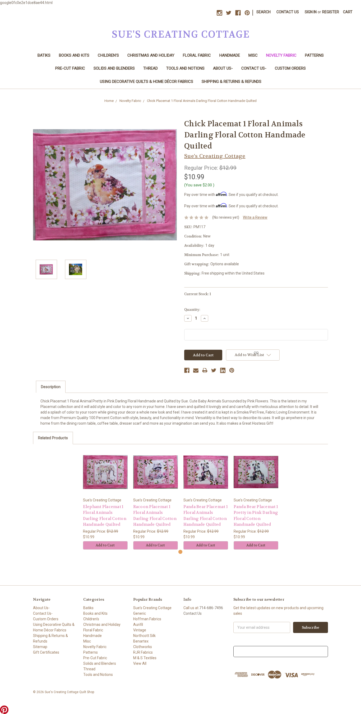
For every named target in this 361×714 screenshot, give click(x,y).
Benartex (141, 641)
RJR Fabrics (143, 652)
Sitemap (40, 647)
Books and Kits (74, 55)
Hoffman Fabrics (147, 619)
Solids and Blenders (114, 68)
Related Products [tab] (53, 437)
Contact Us (287, 12)
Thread (150, 68)
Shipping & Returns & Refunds (231, 81)
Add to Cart (105, 545)
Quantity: (192, 309)
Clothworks (142, 647)
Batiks (44, 55)
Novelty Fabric (281, 55)
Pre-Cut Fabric (70, 68)
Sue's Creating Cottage (152, 608)
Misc (253, 55)
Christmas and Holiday (150, 55)
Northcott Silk (144, 636)
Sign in (311, 12)
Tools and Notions (185, 68)
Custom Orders (290, 68)
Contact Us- (253, 68)
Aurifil (138, 624)
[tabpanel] (105, 500)
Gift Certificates (46, 652)
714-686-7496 (211, 608)
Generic (139, 613)
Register (330, 12)
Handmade (229, 55)
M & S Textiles (144, 658)
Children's (108, 55)
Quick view (105, 472)
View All (139, 663)
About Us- (223, 68)
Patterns (314, 55)
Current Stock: (197, 294)
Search (263, 12)
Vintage (139, 630)
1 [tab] (180, 552)
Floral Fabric (197, 55)
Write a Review (255, 217)
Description (51, 386)
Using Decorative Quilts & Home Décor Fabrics (146, 81)
